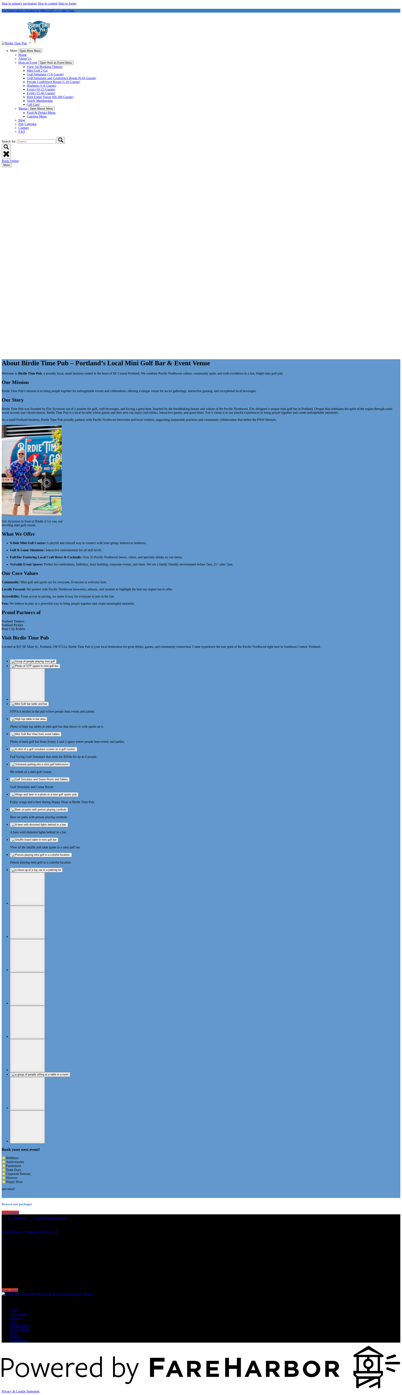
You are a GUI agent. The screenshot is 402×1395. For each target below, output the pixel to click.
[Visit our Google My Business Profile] (12, 1265)
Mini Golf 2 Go (37, 70)
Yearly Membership (40, 100)
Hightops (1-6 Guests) (41, 85)
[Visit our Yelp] (12, 1277)
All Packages (18, 1314)
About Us (24, 58)
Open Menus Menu (41, 108)
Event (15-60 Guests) (41, 93)
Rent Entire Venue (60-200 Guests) (50, 97)
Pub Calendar (27, 124)
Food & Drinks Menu (41, 112)
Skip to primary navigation (19, 3)
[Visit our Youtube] (12, 1283)
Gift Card (33, 104)
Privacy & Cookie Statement (20, 1391)
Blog (21, 120)
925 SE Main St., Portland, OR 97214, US (30, 1232)
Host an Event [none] (27, 62)
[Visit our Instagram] (12, 1271)
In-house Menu (20, 1325)
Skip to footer (67, 3)
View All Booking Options (44, 67)
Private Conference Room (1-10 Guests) (53, 82)
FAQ (21, 131)
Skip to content (48, 3)
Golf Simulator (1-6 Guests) (45, 74)
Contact (23, 128)
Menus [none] (22, 108)
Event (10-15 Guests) (41, 89)
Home (22, 55)
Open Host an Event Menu (56, 62)
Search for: (9, 141)
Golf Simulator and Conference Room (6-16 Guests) (61, 78)
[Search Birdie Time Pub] (61, 140)
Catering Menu (37, 116)
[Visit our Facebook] (12, 1259)
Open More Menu (30, 50)
